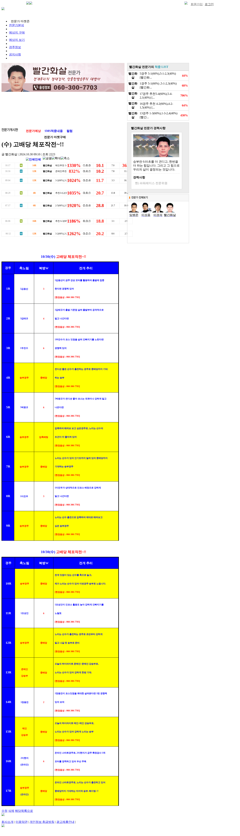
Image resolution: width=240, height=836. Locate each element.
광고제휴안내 (65, 821)
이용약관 (22, 821)
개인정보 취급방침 (42, 821)
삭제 (11, 810)
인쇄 (38, 159)
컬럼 (70, 130)
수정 (5, 810)
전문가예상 (33, 130)
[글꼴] (47, 158)
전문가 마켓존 (20, 21)
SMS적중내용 (54, 130)
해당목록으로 (24, 810)
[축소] (65, 158)
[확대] (56, 158)
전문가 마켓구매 (55, 137)
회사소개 (8, 821)
